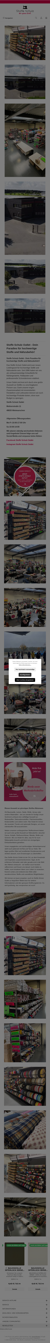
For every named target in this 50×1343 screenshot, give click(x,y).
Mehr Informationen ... (25, 665)
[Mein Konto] (41, 18)
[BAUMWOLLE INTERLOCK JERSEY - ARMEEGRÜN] (14, 1254)
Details (14, 1289)
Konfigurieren (25, 675)
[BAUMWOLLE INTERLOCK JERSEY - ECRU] (38, 1254)
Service (5, 1305)
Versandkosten (36, 1336)
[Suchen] (36, 18)
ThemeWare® (41, 1339)
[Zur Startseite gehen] (25, 10)
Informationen (9, 1309)
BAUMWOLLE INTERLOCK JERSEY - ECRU (37, 1269)
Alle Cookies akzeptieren (25, 680)
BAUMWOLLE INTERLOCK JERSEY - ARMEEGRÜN (14, 1269)
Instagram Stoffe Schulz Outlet (20, 444)
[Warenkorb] (46, 18)
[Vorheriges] (6, 1268)
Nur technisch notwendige (25, 669)
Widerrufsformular (6, 1329)
